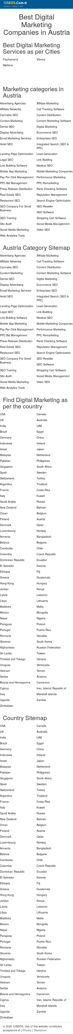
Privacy (27, 1030)
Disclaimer (40, 1030)
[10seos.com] (13, 4)
